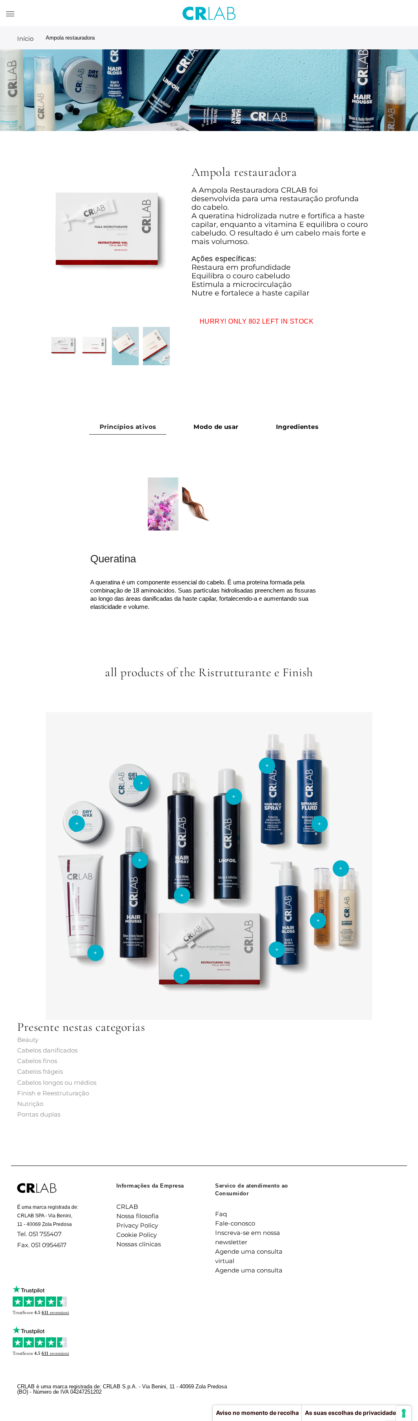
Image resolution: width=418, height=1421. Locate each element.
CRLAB (127, 1206)
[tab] (128, 426)
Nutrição (30, 1104)
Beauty (27, 1040)
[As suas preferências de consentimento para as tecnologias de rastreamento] (403, 1413)
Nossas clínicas (138, 1244)
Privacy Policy (137, 1225)
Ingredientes (297, 427)
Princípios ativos (128, 427)
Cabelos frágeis (40, 1071)
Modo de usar (215, 427)
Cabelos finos (37, 1061)
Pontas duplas (38, 1114)
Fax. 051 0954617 (42, 1245)
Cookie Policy (136, 1235)
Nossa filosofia (137, 1216)
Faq (221, 1214)
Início (25, 38)
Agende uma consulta (248, 1270)
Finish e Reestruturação (53, 1093)
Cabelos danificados (47, 1050)
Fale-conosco (235, 1223)
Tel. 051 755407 (39, 1234)
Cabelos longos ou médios (56, 1082)
